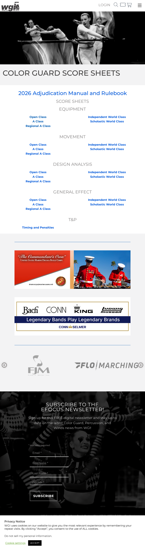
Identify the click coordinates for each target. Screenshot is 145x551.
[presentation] (4, 365)
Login (104, 5)
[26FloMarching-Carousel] (60, 365)
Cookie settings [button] (15, 543)
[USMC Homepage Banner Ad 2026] (72, 288)
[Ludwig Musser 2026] (72, 334)
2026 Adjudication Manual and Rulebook (72, 93)
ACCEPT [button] (34, 542)
